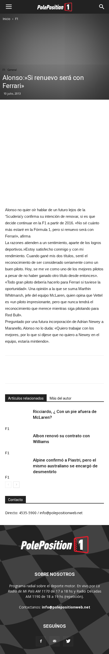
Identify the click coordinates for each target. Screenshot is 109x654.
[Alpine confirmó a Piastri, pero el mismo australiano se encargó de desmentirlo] (17, 466)
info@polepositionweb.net (66, 607)
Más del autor (60, 398)
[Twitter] (68, 641)
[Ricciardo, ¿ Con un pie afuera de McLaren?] (17, 417)
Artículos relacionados (26, 398)
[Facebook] (41, 641)
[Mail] (54, 641)
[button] (102, 7)
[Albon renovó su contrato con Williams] (17, 441)
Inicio (6, 19)
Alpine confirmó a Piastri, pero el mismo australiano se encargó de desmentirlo (65, 465)
